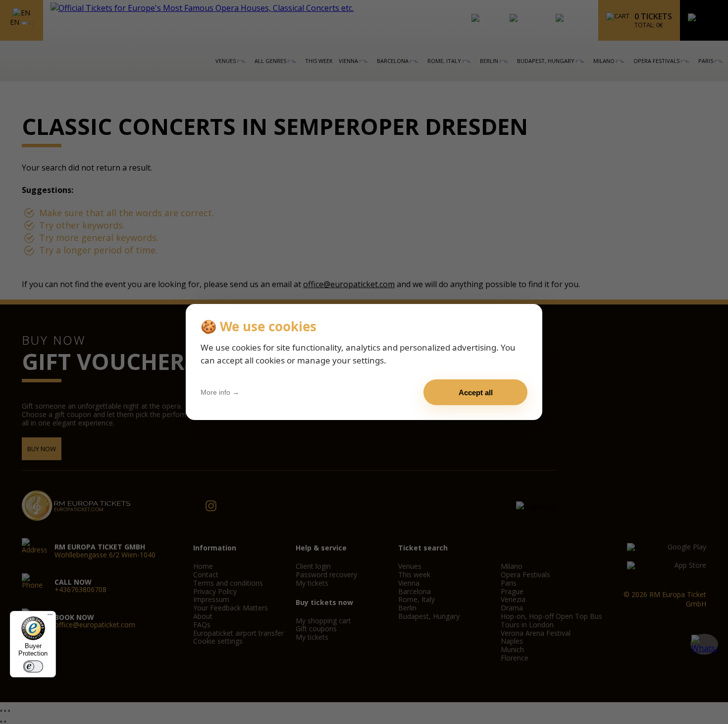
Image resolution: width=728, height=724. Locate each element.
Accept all (476, 392)
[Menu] (50, 617)
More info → (220, 392)
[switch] (33, 666)
